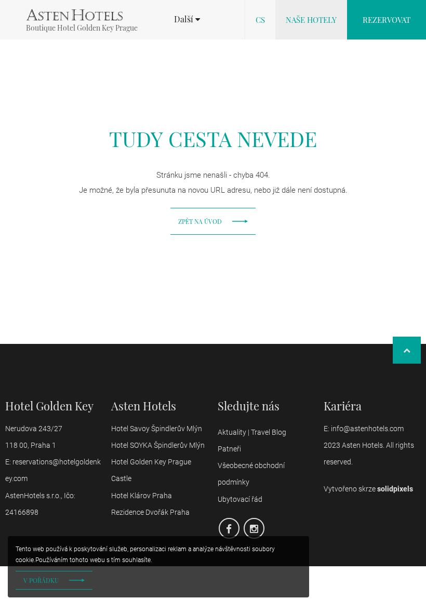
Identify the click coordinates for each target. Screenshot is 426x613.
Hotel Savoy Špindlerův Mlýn (156, 428)
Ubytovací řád (240, 499)
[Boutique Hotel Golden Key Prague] (74, 15)
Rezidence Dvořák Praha (150, 512)
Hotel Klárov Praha (141, 495)
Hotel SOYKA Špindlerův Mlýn (158, 445)
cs (260, 20)
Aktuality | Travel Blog (253, 432)
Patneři (230, 449)
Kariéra (343, 406)
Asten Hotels (143, 406)
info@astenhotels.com (368, 428)
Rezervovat (386, 20)
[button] (187, 19)
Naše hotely (311, 20)
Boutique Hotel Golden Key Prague (82, 28)
